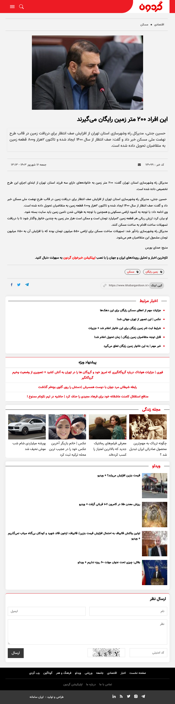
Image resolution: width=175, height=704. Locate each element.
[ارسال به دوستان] (139, 164)
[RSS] (121, 697)
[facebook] (12, 284)
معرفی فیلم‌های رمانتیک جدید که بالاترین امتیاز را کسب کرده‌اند (109, 449)
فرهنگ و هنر (63, 673)
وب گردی (34, 673)
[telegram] (27, 284)
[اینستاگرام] (136, 697)
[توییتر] (128, 697)
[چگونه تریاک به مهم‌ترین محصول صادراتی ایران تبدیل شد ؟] (148, 426)
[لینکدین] (114, 697)
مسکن (144, 24)
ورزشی (89, 673)
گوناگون (47, 673)
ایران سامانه (37, 697)
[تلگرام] (143, 697)
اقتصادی (159, 24)
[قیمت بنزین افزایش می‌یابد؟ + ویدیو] (154, 485)
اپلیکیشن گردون (72, 684)
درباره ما (91, 684)
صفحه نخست (137, 673)
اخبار (123, 673)
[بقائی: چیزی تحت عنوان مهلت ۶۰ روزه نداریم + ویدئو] (154, 572)
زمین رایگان (152, 272)
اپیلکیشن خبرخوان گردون (79, 257)
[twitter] (19, 284)
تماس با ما (105, 684)
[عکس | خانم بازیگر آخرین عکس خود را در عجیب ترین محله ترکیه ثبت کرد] (67, 426)
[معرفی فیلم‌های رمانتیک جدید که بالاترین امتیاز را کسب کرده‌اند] (107, 426)
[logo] (151, 6)
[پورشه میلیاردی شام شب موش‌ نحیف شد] (27, 426)
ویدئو (78, 673)
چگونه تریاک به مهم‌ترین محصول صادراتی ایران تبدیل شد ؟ (148, 449)
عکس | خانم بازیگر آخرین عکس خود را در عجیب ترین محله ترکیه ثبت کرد (67, 449)
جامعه (99, 673)
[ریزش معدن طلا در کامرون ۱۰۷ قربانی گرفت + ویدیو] (154, 514)
